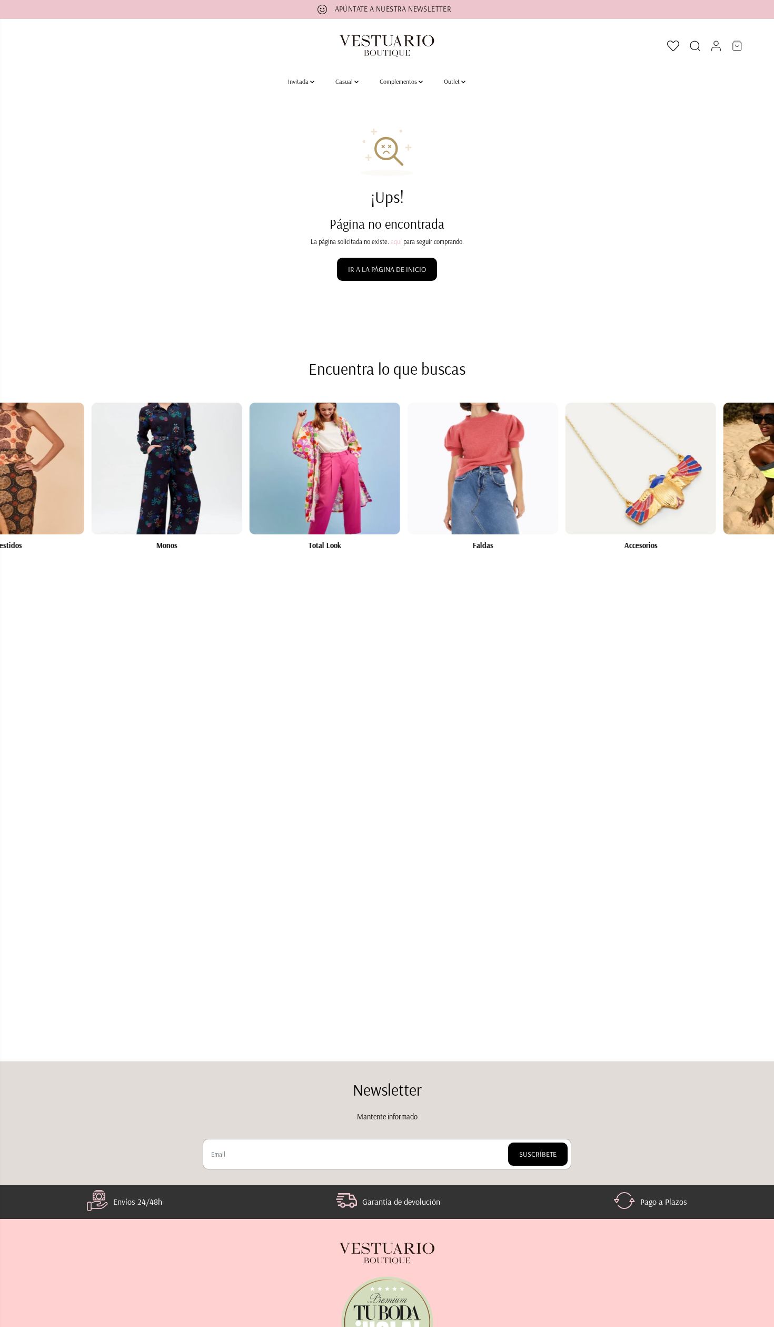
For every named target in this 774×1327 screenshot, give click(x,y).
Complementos (399, 81)
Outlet (452, 81)
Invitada (299, 81)
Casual (344, 81)
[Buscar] (695, 45)
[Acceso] (716, 45)
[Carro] (737, 45)
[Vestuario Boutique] (387, 45)
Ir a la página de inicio (387, 269)
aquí (396, 242)
